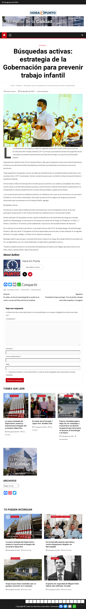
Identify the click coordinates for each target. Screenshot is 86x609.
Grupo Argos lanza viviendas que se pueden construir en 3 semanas (21, 585)
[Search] (82, 35)
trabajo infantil (36, 290)
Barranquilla (56, 517)
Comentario (11, 319)
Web (8, 364)
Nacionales (15, 558)
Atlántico (42, 45)
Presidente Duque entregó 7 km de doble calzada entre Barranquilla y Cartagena (64, 297)
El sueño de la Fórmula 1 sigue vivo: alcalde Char (42, 422)
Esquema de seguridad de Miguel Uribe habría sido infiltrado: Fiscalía (62, 585)
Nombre (9, 348)
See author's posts (33, 267)
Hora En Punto (11, 91)
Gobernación (25, 290)
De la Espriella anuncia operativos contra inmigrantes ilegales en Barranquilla (60, 544)
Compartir (30, 284)
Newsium (54, 606)
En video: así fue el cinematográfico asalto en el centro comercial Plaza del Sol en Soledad (21, 297)
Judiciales (66, 517)
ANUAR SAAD (63, 439)
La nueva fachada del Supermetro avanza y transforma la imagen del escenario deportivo (15, 424)
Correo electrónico (13, 356)
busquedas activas (13, 290)
